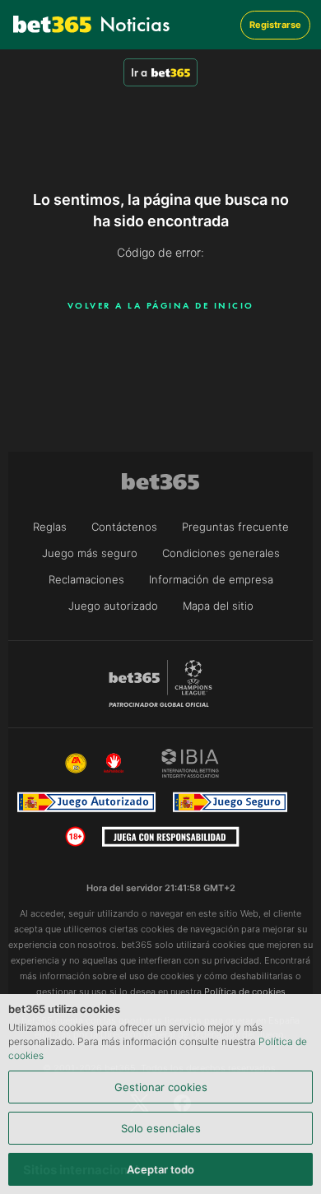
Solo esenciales (161, 1128)
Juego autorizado (113, 605)
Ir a (139, 72)
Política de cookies (245, 991)
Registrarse (275, 24)
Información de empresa (211, 579)
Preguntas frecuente (235, 526)
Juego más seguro (89, 553)
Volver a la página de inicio (160, 305)
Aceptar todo (160, 1169)
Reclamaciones (86, 579)
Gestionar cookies (160, 1087)
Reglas (50, 526)
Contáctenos (124, 526)
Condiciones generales (221, 553)
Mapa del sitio (218, 605)
